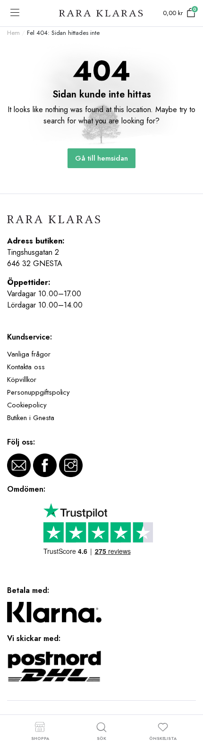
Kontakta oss (26, 367)
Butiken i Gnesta (30, 418)
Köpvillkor (21, 379)
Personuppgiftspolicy (38, 392)
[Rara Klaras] (101, 13)
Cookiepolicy (27, 405)
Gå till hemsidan (101, 158)
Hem (13, 32)
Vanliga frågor (29, 354)
